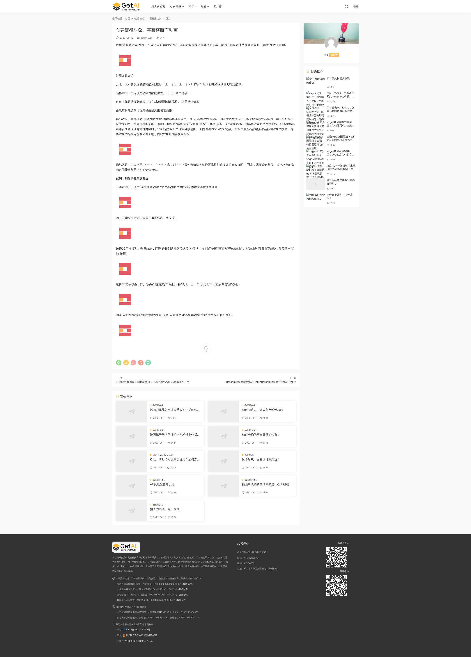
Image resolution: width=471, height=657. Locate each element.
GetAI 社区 (128, 6)
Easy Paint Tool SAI (162, 455)
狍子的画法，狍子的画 (164, 509)
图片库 (217, 6)
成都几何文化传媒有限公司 (132, 557)
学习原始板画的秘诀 (338, 78)
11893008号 (165, 612)
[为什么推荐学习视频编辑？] (315, 197)
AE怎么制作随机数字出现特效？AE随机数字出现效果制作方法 (341, 169)
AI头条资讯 (158, 6)
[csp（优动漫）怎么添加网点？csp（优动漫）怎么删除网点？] (315, 100)
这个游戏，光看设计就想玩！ (261, 459)
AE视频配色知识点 (162, 484)
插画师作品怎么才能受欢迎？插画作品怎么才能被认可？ (175, 410)
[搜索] (346, 6)
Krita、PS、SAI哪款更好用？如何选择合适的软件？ (175, 459)
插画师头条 (146, 37)
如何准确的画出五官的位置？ (261, 434)
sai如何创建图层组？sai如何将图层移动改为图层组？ (341, 140)
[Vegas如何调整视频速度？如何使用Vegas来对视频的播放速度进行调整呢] (315, 130)
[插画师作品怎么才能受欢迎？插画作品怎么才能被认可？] (131, 411)
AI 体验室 (175, 6)
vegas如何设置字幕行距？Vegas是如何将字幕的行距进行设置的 (341, 154)
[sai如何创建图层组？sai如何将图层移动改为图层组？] (315, 142)
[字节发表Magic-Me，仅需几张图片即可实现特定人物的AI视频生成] (315, 115)
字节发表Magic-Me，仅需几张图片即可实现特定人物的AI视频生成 (341, 111)
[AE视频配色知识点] (131, 486)
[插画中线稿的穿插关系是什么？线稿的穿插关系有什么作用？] (223, 486)
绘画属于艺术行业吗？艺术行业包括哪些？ (175, 434)
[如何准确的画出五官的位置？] (223, 436)
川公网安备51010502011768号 (141, 635)
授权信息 (187, 584)
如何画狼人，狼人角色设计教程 (262, 410)
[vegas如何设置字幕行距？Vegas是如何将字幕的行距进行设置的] (315, 159)
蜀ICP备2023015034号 (138, 629)
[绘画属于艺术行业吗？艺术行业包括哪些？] (131, 436)
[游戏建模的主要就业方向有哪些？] (315, 184)
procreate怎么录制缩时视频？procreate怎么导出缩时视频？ (261, 381)
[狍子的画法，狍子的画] (131, 510)
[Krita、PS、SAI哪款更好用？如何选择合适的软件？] (131, 461)
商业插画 (249, 455)
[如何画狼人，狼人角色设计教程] (223, 411)
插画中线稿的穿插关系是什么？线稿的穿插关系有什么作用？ (267, 484)
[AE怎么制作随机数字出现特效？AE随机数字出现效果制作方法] (315, 173)
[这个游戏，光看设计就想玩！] (223, 461)
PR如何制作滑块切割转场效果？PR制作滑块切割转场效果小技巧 (153, 381)
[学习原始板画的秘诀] (315, 80)
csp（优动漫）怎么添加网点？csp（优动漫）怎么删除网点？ (340, 96)
